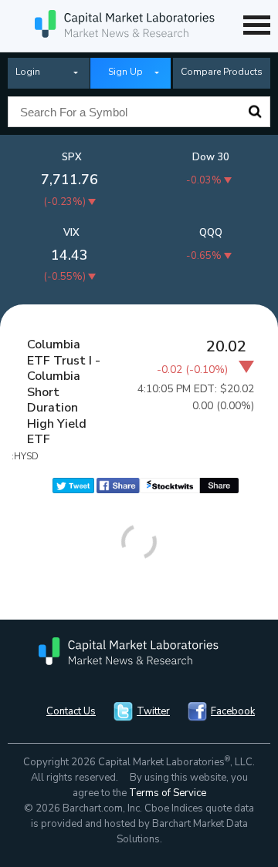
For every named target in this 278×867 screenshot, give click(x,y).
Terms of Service (167, 793)
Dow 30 (210, 157)
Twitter (153, 711)
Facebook (233, 711)
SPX (72, 157)
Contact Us (71, 711)
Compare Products (222, 72)
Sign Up (125, 72)
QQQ (210, 233)
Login (27, 72)
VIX (71, 233)
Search (254, 111)
